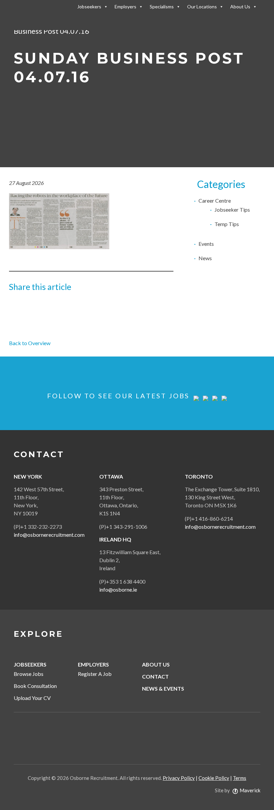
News (205, 258)
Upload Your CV (32, 698)
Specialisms (162, 6)
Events (206, 243)
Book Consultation (35, 686)
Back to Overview (29, 343)
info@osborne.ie (118, 589)
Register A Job (95, 674)
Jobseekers (89, 6)
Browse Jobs (28, 674)
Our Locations (202, 6)
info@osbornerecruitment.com (49, 534)
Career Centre (214, 200)
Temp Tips (227, 224)
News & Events (163, 688)
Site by (237, 790)
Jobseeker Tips (232, 209)
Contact (155, 676)
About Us (240, 6)
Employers (125, 6)
